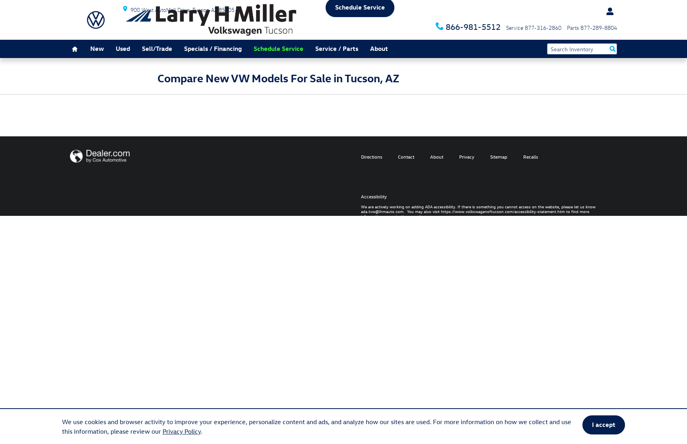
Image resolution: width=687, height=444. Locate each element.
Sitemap (498, 156)
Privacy (466, 156)
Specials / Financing (213, 48)
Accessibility (478, 204)
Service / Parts (336, 48)
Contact (406, 156)
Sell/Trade (157, 48)
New (97, 48)
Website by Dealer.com (100, 156)
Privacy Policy (182, 431)
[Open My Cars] (608, 11)
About (379, 48)
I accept (603, 424)
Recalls (530, 156)
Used (123, 48)
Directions (371, 156)
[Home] (96, 20)
